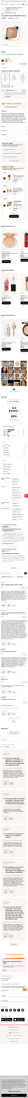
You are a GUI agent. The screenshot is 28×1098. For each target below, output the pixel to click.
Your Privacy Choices (15, 1091)
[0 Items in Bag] (26, 4)
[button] (10, 46)
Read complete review (7, 543)
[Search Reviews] (25, 573)
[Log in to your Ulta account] (23, 4)
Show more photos (14, 391)
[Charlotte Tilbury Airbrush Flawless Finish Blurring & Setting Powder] (10, 245)
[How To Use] (14, 131)
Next (14, 721)
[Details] (14, 127)
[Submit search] (2, 740)
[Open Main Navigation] (2, 4)
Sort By (3, 746)
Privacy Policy (19, 1085)
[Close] (26, 1077)
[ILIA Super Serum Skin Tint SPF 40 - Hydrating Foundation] (10, 333)
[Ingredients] (14, 135)
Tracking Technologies (6, 1088)
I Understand (14, 1095)
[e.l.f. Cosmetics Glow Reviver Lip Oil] (10, 287)
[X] (22, 7)
